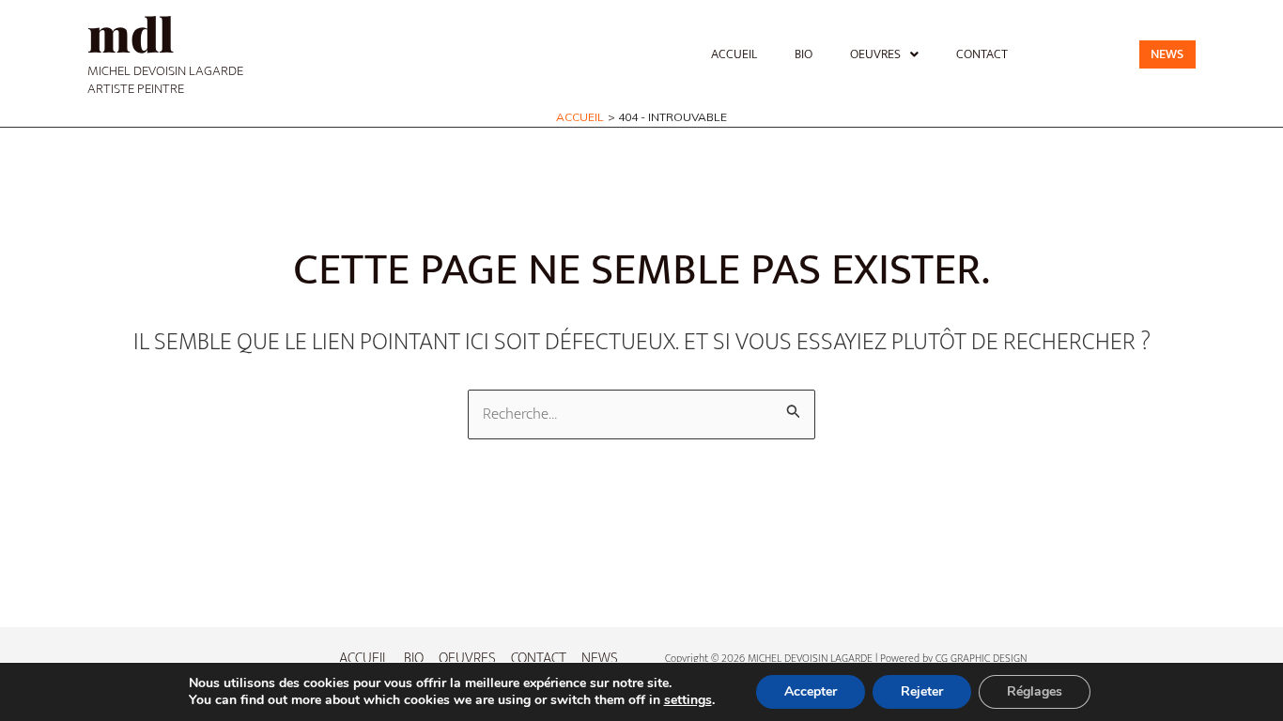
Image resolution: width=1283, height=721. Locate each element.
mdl (130, 33)
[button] (884, 54)
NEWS (599, 658)
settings (688, 700)
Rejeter (922, 691)
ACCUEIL (734, 54)
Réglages (1034, 691)
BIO (803, 54)
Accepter (810, 691)
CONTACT (982, 54)
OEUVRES (875, 54)
